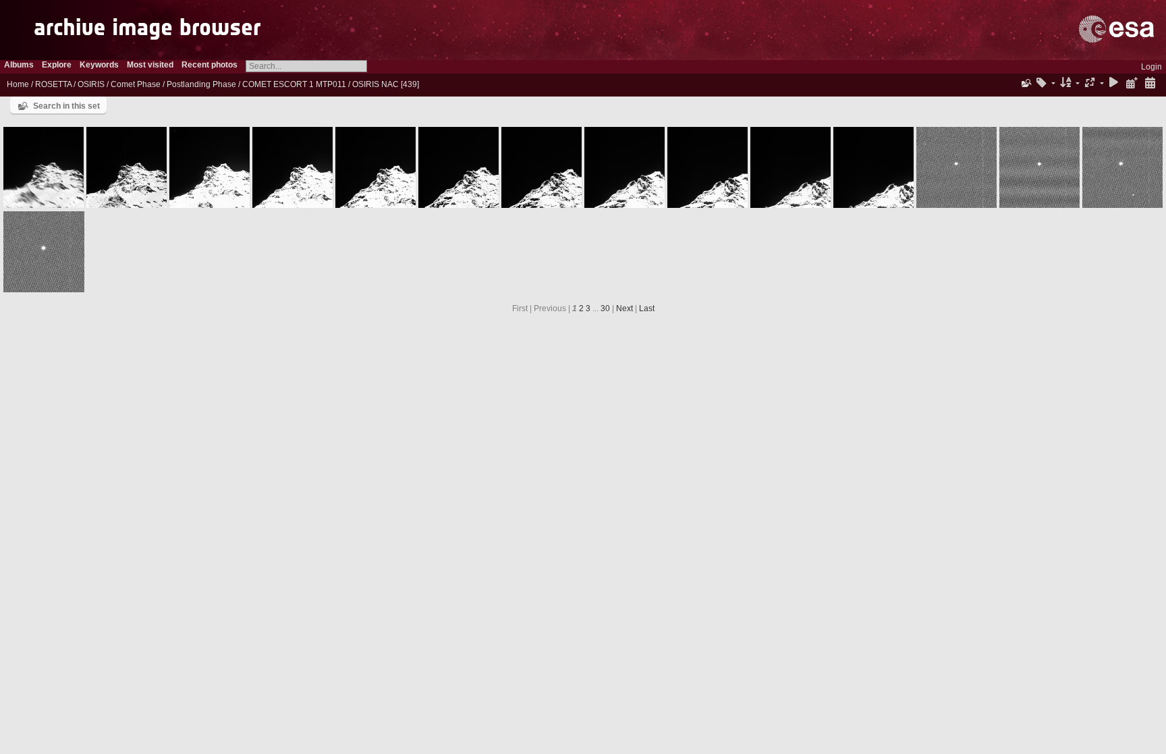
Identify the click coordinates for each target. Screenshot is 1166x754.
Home (18, 84)
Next (624, 308)
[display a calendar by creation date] (1150, 83)
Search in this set (66, 106)
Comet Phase (136, 84)
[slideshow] (1114, 83)
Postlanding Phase (201, 84)
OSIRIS (91, 84)
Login (1151, 67)
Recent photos (210, 65)
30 (605, 308)
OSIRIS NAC (375, 84)
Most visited (150, 65)
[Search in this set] (1025, 83)
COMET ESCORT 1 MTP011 (294, 84)
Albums (19, 65)
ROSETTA (53, 84)
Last (647, 308)
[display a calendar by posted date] (1131, 83)
